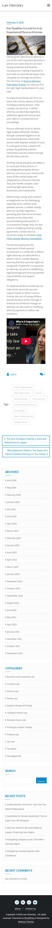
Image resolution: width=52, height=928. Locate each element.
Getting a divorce (21, 422)
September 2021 (15, 653)
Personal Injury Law (16, 720)
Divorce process (38, 399)
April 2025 (12, 523)
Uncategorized (14, 756)
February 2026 (14, 494)
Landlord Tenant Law (17, 712)
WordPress (29, 918)
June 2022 (11, 610)
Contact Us (30, 908)
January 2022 (13, 631)
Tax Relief (11, 748)
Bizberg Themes (26, 922)
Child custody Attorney (23, 387)
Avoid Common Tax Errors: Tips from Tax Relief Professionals (25, 806)
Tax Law (10, 741)
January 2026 (13, 502)
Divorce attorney (20, 399)
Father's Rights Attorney (23, 416)
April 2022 (12, 624)
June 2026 (11, 480)
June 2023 (11, 552)
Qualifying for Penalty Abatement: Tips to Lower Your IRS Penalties (26, 818)
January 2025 (13, 545)
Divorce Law (12, 691)
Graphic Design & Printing (19, 705)
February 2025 (14, 538)
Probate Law (13, 734)
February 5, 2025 (15, 22)
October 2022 (13, 588)
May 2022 (11, 617)
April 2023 (12, 559)
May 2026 (11, 487)
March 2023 (12, 567)
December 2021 (14, 639)
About (18, 908)
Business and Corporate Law (21, 676)
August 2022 (13, 603)
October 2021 (13, 646)
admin (13, 374)
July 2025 (11, 509)
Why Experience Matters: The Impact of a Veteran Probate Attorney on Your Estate (26, 452)
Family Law (12, 698)
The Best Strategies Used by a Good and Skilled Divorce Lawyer (25, 440)
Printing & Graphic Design (19, 727)
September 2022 (15, 595)
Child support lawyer (22, 393)
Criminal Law (13, 684)
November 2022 (14, 581)
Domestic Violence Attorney (25, 404)
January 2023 (13, 574)
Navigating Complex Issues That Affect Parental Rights (24, 841)
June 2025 (11, 516)
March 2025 (12, 530)
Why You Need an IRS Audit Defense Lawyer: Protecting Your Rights (23, 830)
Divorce (38, 393)
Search (10, 771)
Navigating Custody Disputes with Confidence (22, 853)
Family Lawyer (19, 410)
